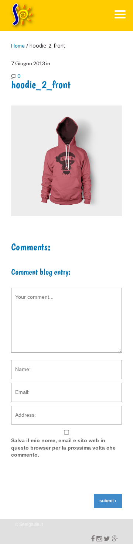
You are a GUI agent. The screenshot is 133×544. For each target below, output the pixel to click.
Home (18, 45)
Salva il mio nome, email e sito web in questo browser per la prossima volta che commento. (63, 447)
